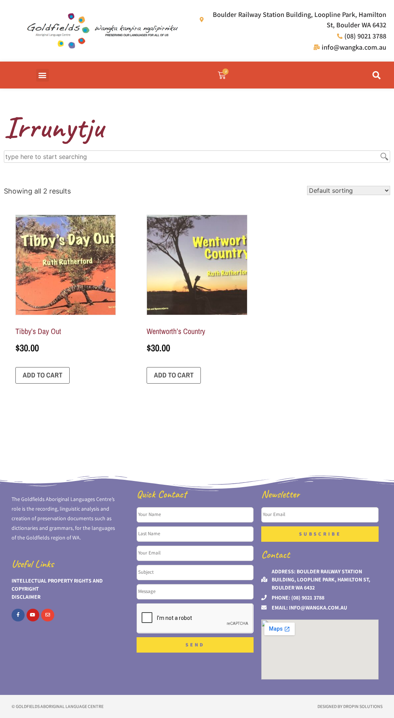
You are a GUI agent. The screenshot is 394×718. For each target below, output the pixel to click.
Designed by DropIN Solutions (349, 706)
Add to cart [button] (42, 375)
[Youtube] (33, 615)
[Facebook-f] (18, 615)
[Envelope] (47, 615)
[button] (42, 75)
